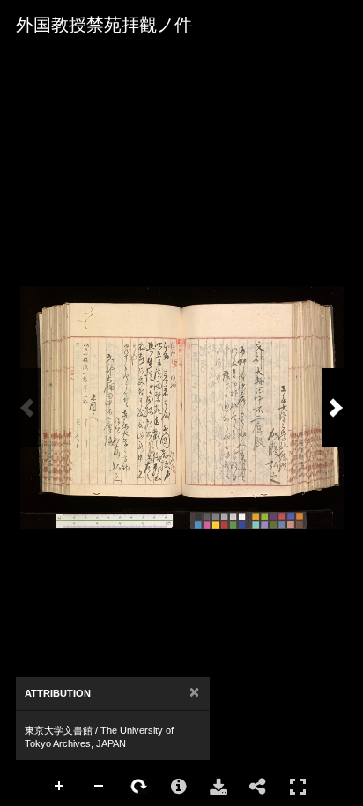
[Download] (218, 786)
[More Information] (178, 786)
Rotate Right (139, 786)
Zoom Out (99, 786)
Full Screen (297, 786)
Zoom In (60, 786)
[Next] (335, 407)
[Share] (258, 786)
